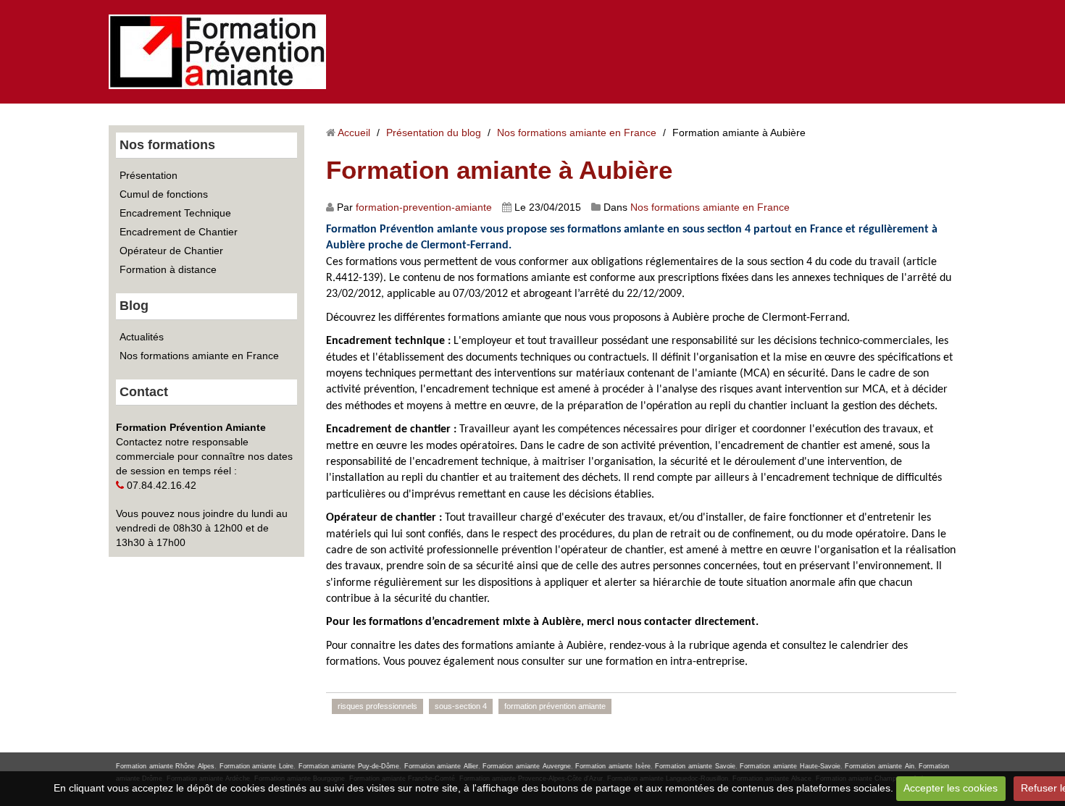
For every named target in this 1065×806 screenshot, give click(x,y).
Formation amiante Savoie (695, 766)
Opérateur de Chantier (171, 250)
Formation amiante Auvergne (526, 766)
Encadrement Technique (175, 213)
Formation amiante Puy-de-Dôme (348, 766)
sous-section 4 (461, 706)
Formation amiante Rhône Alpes (165, 766)
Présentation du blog (433, 132)
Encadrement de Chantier (179, 232)
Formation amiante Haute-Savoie (790, 766)
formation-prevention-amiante (424, 207)
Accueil (354, 132)
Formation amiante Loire (256, 766)
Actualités (142, 337)
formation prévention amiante (555, 706)
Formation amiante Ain (879, 766)
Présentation (149, 175)
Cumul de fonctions (164, 194)
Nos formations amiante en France (199, 355)
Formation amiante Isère (612, 766)
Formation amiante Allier (441, 766)
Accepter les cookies (950, 788)
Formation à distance (168, 269)
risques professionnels (377, 706)
